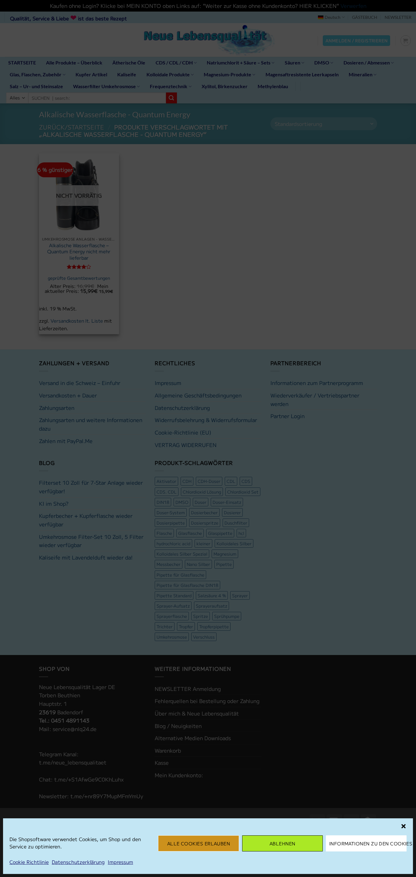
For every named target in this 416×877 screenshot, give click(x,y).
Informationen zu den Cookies (368, 843)
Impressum (120, 861)
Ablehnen (282, 843)
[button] (403, 826)
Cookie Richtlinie (29, 861)
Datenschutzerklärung (78, 861)
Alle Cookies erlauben (198, 843)
